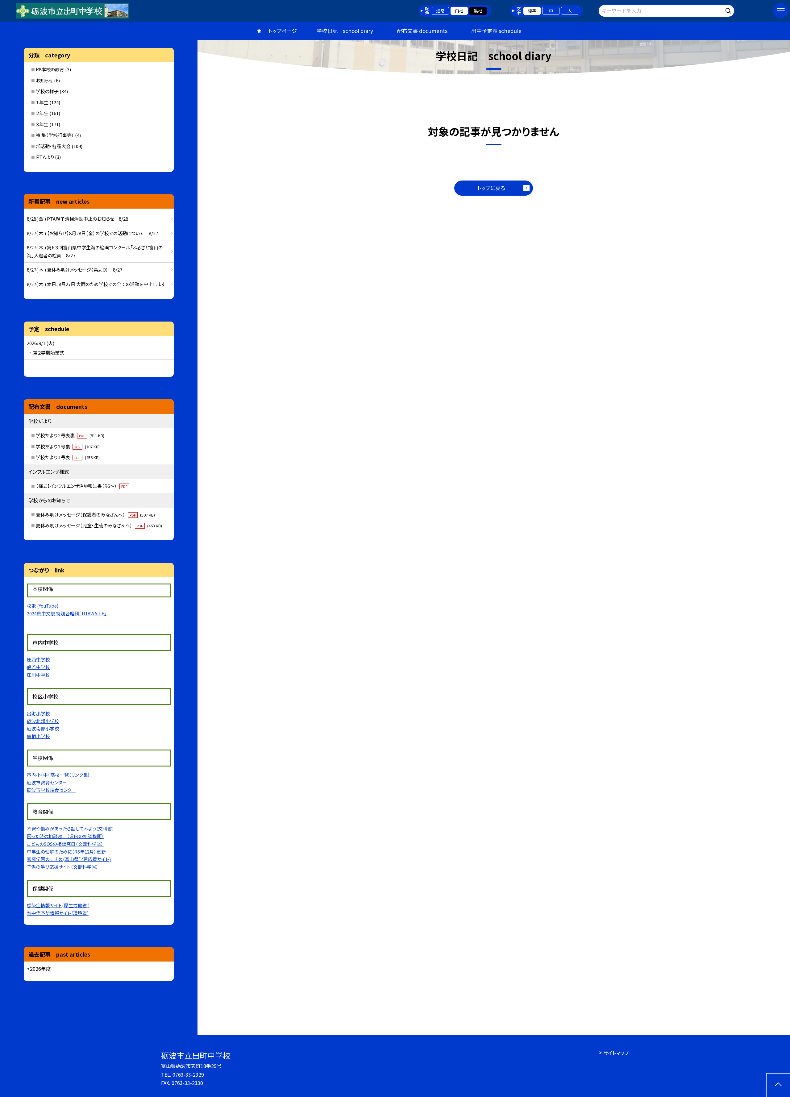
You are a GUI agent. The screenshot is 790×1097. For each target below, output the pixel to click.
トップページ (282, 31)
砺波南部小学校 (43, 728)
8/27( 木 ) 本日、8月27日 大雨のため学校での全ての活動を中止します (96, 284)
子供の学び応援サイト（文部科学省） (63, 866)
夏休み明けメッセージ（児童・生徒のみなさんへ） (99, 525)
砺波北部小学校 (43, 721)
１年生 (42, 102)
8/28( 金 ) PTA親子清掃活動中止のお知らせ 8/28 (77, 218)
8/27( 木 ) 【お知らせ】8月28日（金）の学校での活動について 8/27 (92, 233)
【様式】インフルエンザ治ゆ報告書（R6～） (81, 486)
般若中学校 (38, 667)
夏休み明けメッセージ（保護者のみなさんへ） (95, 514)
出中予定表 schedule (496, 31)
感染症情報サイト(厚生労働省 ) (58, 905)
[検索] (729, 9)
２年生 (42, 113)
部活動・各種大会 (53, 146)
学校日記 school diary (345, 31)
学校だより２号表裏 (70, 435)
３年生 (42, 124)
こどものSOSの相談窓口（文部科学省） (65, 844)
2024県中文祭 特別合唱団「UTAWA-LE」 (67, 613)
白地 (459, 10)
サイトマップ (616, 1053)
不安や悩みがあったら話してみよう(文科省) (70, 828)
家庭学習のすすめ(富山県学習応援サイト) (69, 859)
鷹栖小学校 (38, 736)
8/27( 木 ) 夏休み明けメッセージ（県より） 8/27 (74, 269)
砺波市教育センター (47, 782)
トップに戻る (491, 188)
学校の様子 (47, 91)
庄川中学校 (38, 674)
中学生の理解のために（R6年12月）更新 (66, 851)
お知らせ (44, 80)
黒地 (478, 10)
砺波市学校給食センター (51, 790)
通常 (440, 10)
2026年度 (40, 968)
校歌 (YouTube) (42, 605)
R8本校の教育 (50, 69)
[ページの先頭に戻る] (778, 1085)
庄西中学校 (38, 659)
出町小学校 (38, 713)
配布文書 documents (422, 31)
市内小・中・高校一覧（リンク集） (58, 774)
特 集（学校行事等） (55, 135)
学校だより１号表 (68, 457)
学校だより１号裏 (68, 446)
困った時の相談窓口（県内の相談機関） (65, 836)
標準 (532, 10)
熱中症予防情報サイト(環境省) (58, 913)
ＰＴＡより (45, 157)
